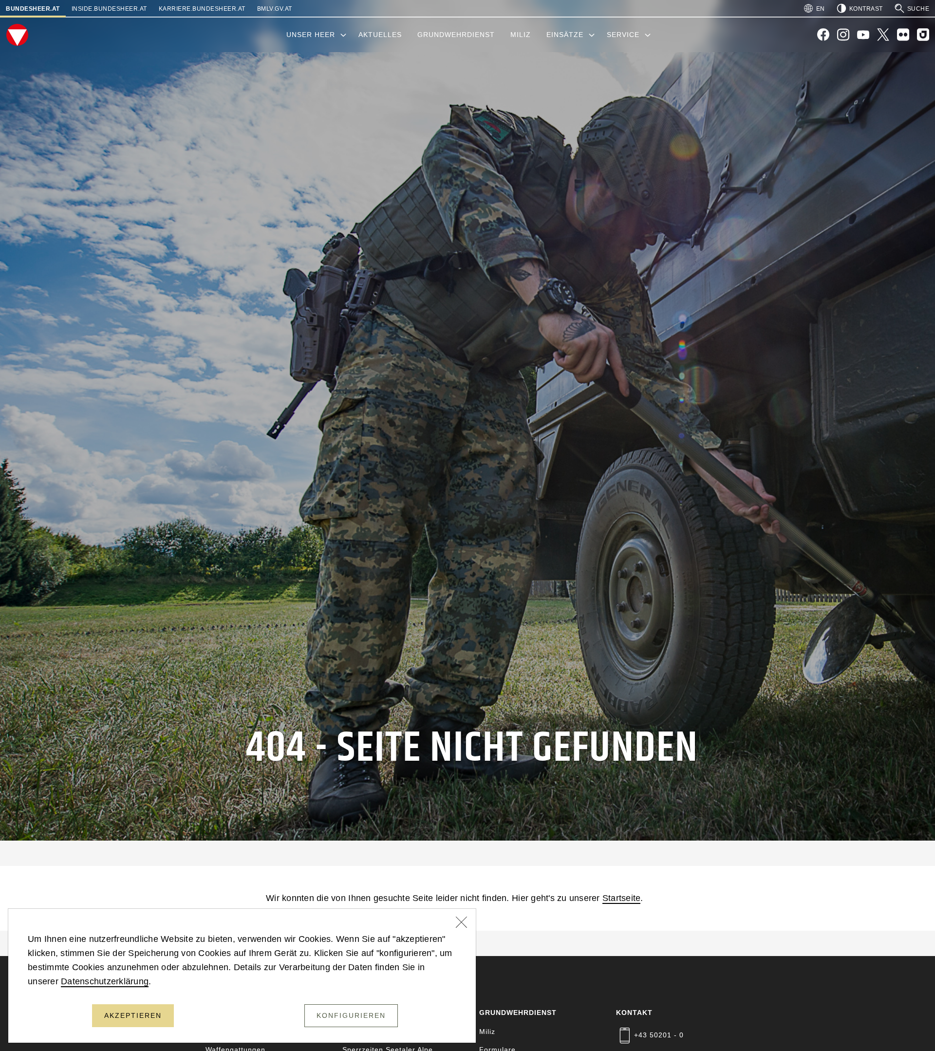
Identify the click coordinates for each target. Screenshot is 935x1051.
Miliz (520, 34)
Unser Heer (310, 34)
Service (623, 34)
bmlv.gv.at (274, 8)
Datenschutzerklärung (105, 981)
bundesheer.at (33, 8)
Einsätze (564, 34)
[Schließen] (461, 923)
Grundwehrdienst (456, 34)
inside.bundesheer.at (109, 8)
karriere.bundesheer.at (202, 8)
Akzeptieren (133, 1015)
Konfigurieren (351, 1015)
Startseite (621, 898)
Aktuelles (380, 34)
